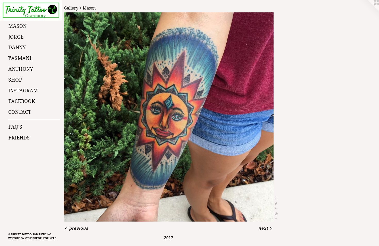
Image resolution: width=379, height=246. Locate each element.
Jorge (15, 37)
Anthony (20, 69)
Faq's (15, 127)
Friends (19, 138)
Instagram (23, 91)
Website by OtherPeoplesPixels (32, 238)
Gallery (71, 8)
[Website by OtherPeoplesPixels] (368, 10)
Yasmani (19, 58)
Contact (19, 112)
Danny (17, 47)
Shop (15, 80)
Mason (17, 26)
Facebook (21, 101)
